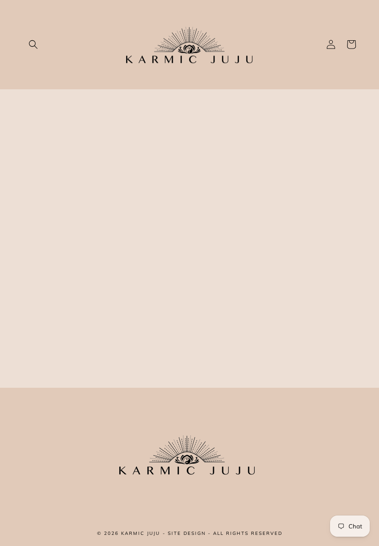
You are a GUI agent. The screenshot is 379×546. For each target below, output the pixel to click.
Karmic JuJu (140, 533)
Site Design (187, 533)
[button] (33, 44)
